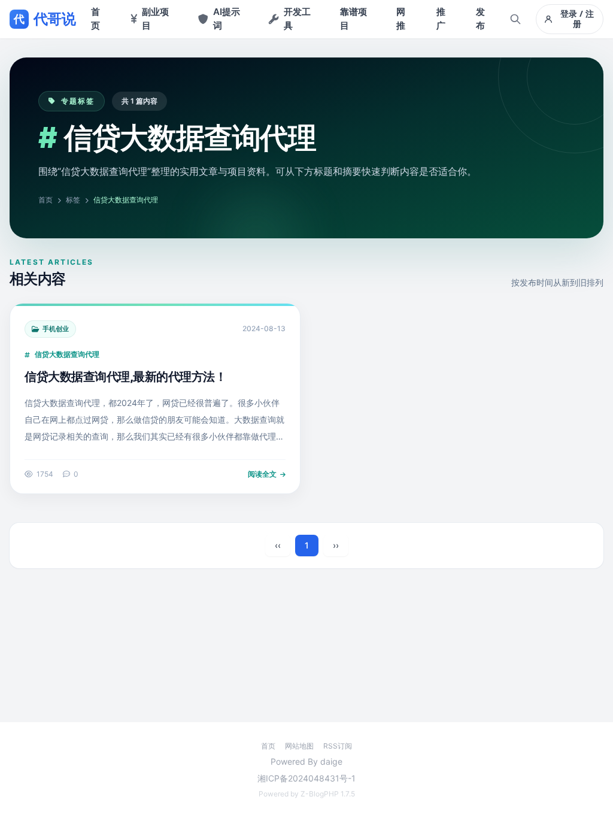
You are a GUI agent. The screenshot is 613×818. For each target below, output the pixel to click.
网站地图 (299, 745)
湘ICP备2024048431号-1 (306, 778)
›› (336, 545)
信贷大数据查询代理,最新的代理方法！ (125, 376)
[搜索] (515, 19)
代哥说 (44, 19)
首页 (45, 199)
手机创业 (56, 329)
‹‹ (278, 545)
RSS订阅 (337, 745)
